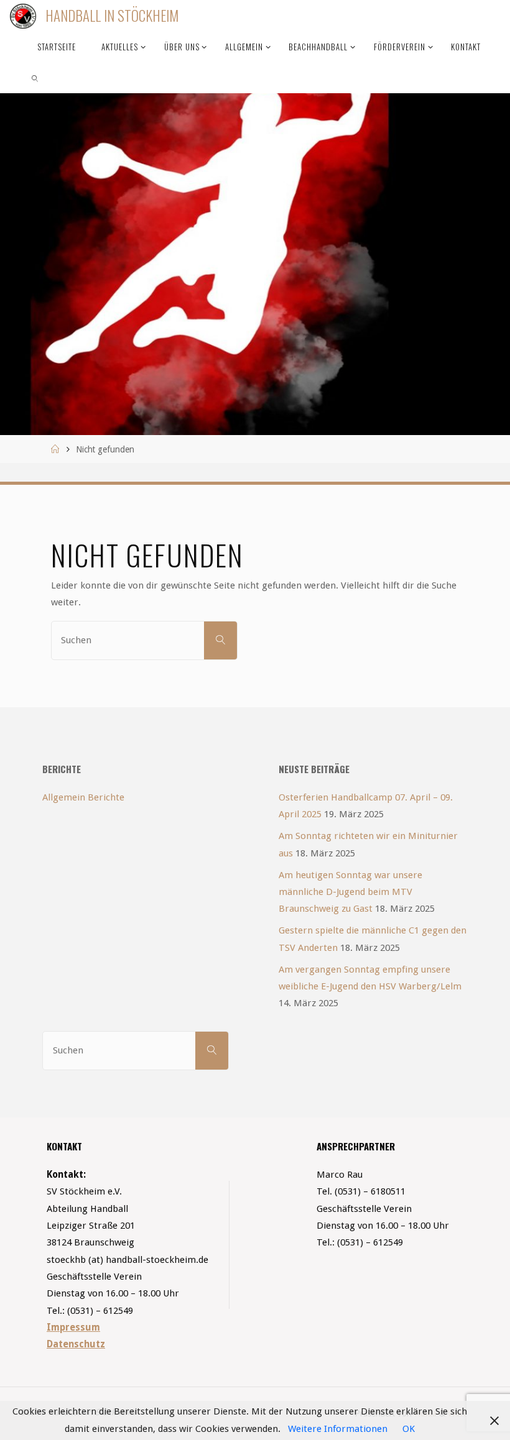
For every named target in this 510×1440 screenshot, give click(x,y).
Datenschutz (76, 1344)
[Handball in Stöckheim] (22, 15)
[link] (34, 77)
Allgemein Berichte (83, 797)
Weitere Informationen (337, 1428)
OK (408, 1428)
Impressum (73, 1327)
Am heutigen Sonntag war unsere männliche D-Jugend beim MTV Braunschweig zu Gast (350, 892)
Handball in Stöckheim (111, 15)
